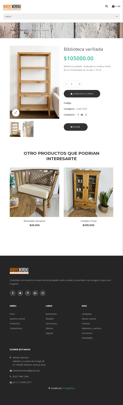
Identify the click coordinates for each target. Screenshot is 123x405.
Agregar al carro (83, 94)
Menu (8, 16)
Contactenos (16, 328)
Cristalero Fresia (88, 221)
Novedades (87, 337)
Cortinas (86, 323)
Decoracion (51, 323)
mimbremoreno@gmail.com (26, 370)
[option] (34, 82)
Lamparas (87, 313)
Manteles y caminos (91, 328)
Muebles (50, 318)
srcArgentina (68, 388)
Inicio (12, 30)
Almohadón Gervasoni (34, 221)
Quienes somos (17, 318)
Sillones (49, 328)
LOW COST (23, 30)
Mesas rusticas (89, 318)
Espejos (49, 333)
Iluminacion (51, 313)
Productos (15, 323)
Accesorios (87, 333)
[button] (76, 127)
